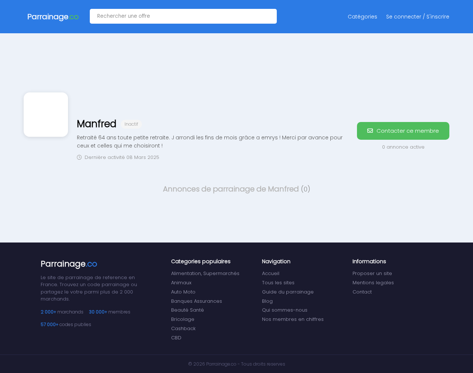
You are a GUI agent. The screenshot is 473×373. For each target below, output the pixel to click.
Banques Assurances (196, 301)
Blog (267, 301)
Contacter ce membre (407, 131)
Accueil (270, 273)
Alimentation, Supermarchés (205, 273)
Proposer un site (372, 273)
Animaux (181, 282)
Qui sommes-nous (284, 309)
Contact (362, 291)
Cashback (183, 328)
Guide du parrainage (288, 291)
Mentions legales (373, 282)
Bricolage (182, 319)
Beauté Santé (187, 309)
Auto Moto (183, 291)
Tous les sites (278, 282)
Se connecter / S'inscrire (417, 16)
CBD (176, 337)
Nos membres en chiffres (293, 319)
